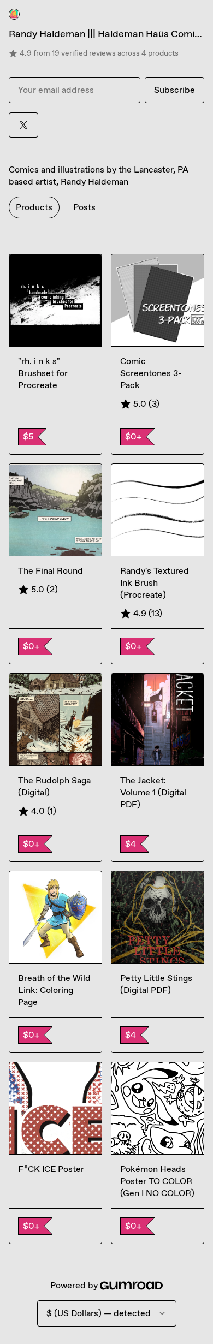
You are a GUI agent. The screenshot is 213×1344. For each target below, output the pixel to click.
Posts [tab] (84, 207)
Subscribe (174, 90)
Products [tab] (34, 207)
